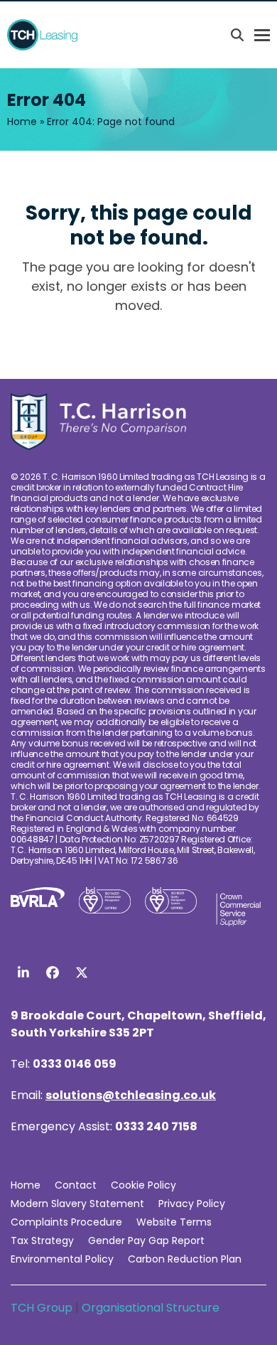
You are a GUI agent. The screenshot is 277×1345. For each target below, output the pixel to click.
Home (22, 121)
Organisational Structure (150, 1308)
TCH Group (43, 1308)
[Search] (237, 34)
